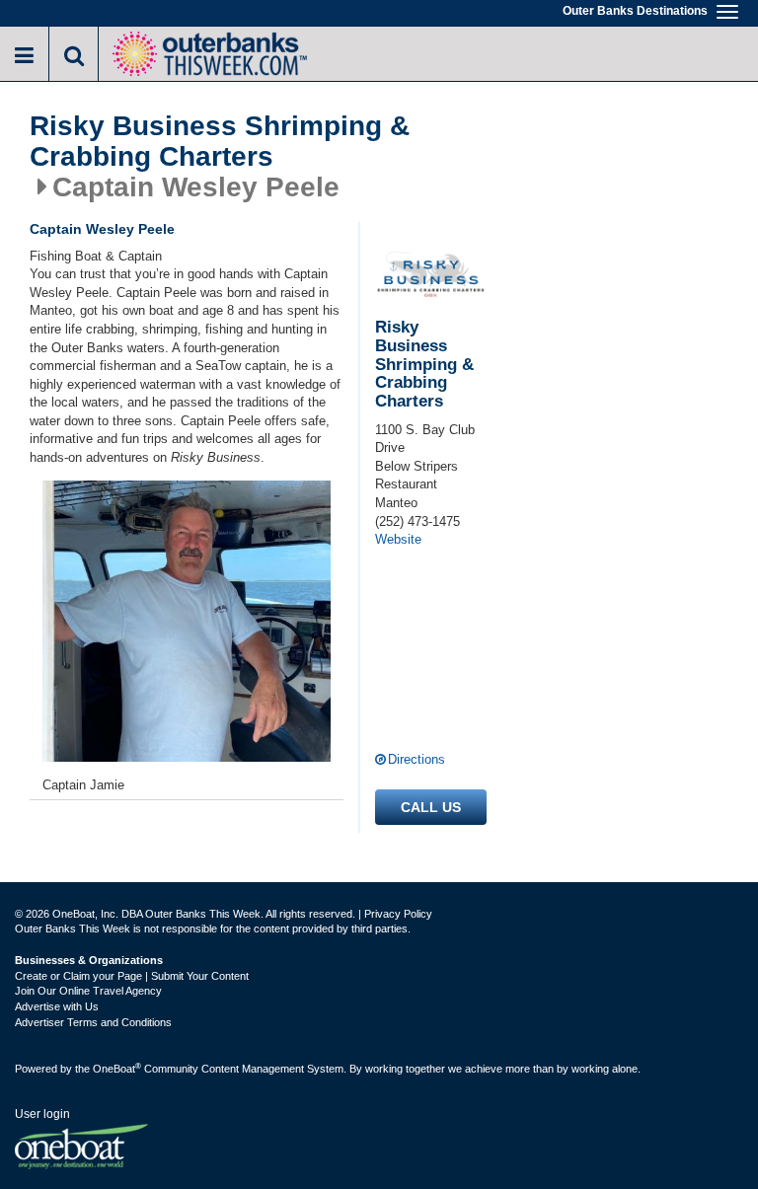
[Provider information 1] (186, 622)
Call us (431, 807)
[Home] (209, 51)
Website (398, 539)
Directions (416, 759)
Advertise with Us (57, 1006)
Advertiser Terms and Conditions (93, 1022)
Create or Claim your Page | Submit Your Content (132, 976)
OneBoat (117, 1069)
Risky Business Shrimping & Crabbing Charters (220, 141)
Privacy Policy (398, 914)
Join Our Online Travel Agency (88, 991)
